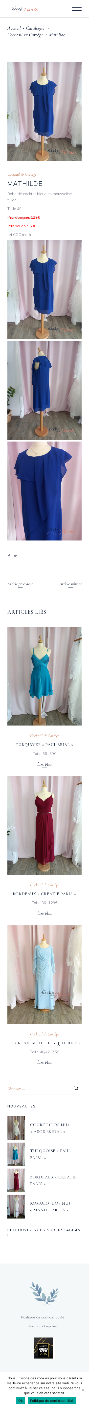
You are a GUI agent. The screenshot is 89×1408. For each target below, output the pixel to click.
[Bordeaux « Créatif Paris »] (44, 825)
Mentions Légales (43, 1326)
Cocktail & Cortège (25, 35)
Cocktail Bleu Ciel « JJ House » (44, 1043)
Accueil (14, 28)
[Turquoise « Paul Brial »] (44, 676)
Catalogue (35, 28)
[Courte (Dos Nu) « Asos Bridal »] (16, 1128)
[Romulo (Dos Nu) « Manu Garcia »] (16, 1207)
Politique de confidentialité (42, 1317)
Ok (20, 1401)
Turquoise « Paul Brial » (44, 744)
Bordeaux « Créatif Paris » (44, 893)
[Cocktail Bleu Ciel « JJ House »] (44, 974)
